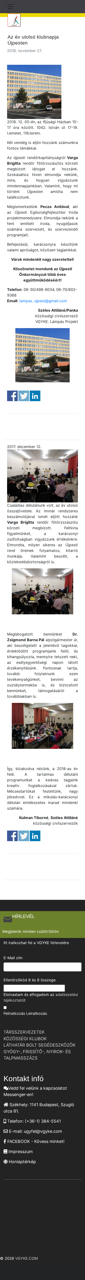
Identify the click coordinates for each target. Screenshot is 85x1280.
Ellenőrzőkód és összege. (30, 980)
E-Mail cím (13, 957)
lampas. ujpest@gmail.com (43, 300)
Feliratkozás (14, 1013)
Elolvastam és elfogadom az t (41, 997)
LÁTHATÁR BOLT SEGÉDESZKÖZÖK (40, 1045)
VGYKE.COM (26, 1258)
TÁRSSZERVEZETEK (24, 1032)
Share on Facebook (12, 396)
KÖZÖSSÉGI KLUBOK (25, 1038)
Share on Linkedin (35, 396)
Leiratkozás (36, 1013)
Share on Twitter (23, 396)
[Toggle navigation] (10, 6)
